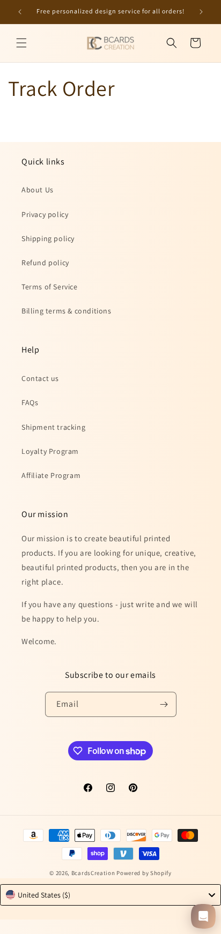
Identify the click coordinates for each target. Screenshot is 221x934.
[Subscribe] (164, 704)
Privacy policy (44, 214)
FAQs (29, 402)
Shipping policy (48, 238)
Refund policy (45, 262)
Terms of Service (49, 287)
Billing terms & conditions (66, 311)
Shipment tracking (53, 427)
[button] (21, 43)
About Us (37, 190)
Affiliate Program (50, 475)
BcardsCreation (93, 873)
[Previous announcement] (20, 12)
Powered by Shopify (144, 873)
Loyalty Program (50, 451)
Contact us (40, 378)
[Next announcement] (201, 12)
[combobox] (110, 895)
